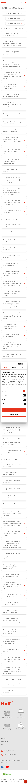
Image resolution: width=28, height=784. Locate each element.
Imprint (13, 760)
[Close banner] (25, 363)
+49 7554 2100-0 (10, 755)
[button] (19, 2)
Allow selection (14, 414)
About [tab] (22, 367)
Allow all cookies (14, 410)
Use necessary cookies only (14, 419)
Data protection (20, 760)
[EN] (22, 2)
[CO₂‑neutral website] (6, 774)
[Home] (3, 2)
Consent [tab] (5, 367)
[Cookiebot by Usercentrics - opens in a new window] (17, 364)
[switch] (24, 395)
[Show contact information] (25, 781)
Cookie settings (4, 762)
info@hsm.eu (9, 751)
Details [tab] (14, 367)
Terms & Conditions (5, 760)
